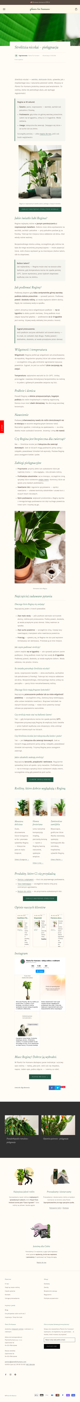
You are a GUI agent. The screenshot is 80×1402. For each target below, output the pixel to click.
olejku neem (44, 480)
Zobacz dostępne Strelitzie (40, 898)
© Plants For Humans (10, 1395)
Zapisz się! (52, 1346)
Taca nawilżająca (24, 884)
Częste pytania (10, 1291)
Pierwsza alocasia (57, 918)
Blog (6, 1310)
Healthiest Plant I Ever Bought (28, 918)
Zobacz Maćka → (57, 859)
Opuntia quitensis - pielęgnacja (55, 1139)
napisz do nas (45, 134)
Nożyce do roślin (24, 891)
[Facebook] (6, 1374)
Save (64, 1087)
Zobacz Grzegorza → (22, 859)
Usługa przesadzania (12, 1298)
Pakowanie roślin (55, 1208)
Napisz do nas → (40, 1077)
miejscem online (17, 1329)
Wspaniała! (38, 918)
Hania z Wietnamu (53, 930)
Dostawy (47, 1284)
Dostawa (66, 1208)
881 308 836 (30, 1364)
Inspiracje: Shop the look (13, 1317)
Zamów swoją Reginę (40, 779)
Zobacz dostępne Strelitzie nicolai (40, 209)
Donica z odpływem (26, 880)
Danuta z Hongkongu (20, 930)
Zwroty (46, 1287)
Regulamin (47, 1295)
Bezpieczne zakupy (50, 1291)
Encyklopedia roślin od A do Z (15, 1314)
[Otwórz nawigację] (4, 9)
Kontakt (7, 1295)
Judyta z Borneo (36, 930)
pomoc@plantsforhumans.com (15, 1362)
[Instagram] (10, 1374)
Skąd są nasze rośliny (12, 1287)
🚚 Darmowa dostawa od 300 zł (40, 2)
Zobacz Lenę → (38, 863)
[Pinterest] (15, 1374)
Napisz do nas (41, 1262)
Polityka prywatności (51, 1298)
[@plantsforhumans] (23, 961)
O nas (7, 1284)
